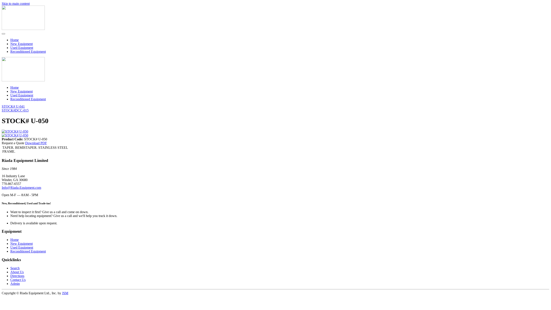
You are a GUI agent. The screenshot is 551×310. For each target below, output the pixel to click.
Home (14, 40)
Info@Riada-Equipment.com (21, 187)
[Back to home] (23, 29)
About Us (17, 272)
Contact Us (18, 280)
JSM (65, 293)
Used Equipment (21, 48)
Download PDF (36, 143)
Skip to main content (16, 3)
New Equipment (21, 44)
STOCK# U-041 (13, 106)
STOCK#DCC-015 (15, 110)
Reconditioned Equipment (28, 51)
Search (15, 268)
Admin (15, 283)
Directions (17, 276)
